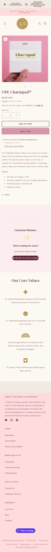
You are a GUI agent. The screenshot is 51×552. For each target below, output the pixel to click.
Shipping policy (25, 544)
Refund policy (32, 540)
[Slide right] (31, 87)
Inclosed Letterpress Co (16, 540)
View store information (14, 146)
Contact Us (9, 488)
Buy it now (25, 131)
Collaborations (11, 473)
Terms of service (11, 544)
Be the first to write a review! (25, 258)
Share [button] (7, 195)
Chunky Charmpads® (14, 447)
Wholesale (9, 462)
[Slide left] (20, 87)
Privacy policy (44, 540)
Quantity (5, 110)
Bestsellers (9, 435)
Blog (7, 515)
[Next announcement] (46, 12)
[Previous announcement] (4, 12)
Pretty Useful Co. (32, 547)
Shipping (5, 101)
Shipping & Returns (13, 494)
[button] (5, 23)
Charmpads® (10, 441)
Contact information (40, 544)
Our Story (9, 509)
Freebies (8, 521)
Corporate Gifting (12, 467)
